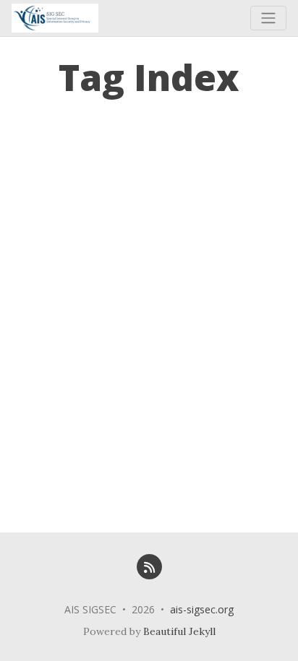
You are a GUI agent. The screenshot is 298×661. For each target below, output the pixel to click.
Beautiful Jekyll (179, 631)
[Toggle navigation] (268, 18)
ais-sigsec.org (202, 609)
